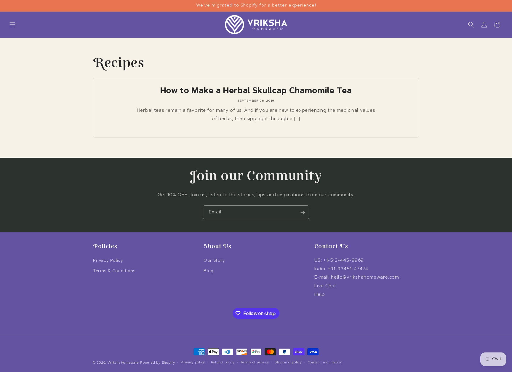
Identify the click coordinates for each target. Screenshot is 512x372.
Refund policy (223, 362)
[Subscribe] (302, 212)
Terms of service (254, 362)
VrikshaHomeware (123, 363)
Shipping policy (288, 362)
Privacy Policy (108, 261)
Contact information (325, 362)
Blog (208, 271)
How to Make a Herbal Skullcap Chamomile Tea (256, 91)
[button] (12, 24)
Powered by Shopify (157, 363)
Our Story (214, 261)
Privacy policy (193, 362)
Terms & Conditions (114, 271)
